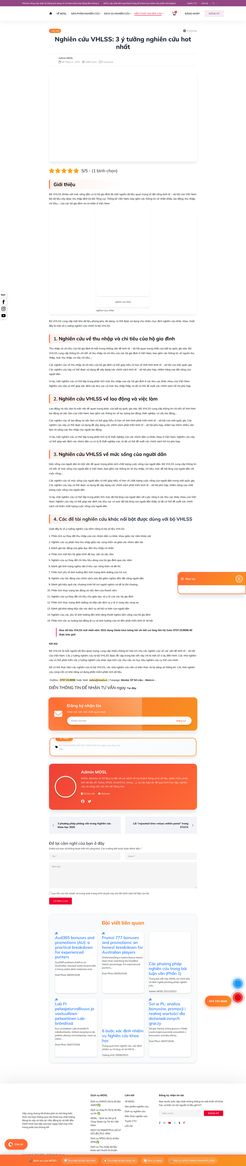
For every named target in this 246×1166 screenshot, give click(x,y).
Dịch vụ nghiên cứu (117, 13)
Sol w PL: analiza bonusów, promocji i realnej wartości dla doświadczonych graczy (167, 1013)
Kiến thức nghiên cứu (148, 13)
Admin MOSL (66, 58)
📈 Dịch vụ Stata (153, 1160)
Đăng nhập (192, 13)
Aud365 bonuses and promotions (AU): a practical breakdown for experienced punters (74, 947)
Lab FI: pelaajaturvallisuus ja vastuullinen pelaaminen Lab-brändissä (74, 1013)
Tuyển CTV (192, 3)
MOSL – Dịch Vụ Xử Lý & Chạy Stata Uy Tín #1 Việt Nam (105, 1121)
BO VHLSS (64, 745)
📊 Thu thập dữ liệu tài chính (79, 1160)
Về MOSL (61, 13)
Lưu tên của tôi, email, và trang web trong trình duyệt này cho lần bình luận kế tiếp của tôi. (100, 893)
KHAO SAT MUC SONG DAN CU (85, 745)
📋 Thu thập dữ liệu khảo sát (119, 1160)
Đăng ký (214, 13)
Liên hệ (204, 3)
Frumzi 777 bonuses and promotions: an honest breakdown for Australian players (122, 945)
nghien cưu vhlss (108, 745)
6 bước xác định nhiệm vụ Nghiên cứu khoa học (122, 1035)
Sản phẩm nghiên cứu (85, 13)
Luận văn (55, 31)
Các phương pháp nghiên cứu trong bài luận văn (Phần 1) (168, 968)
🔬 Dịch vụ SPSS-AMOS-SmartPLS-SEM (192, 1160)
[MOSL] (32, 13)
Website (105, 793)
